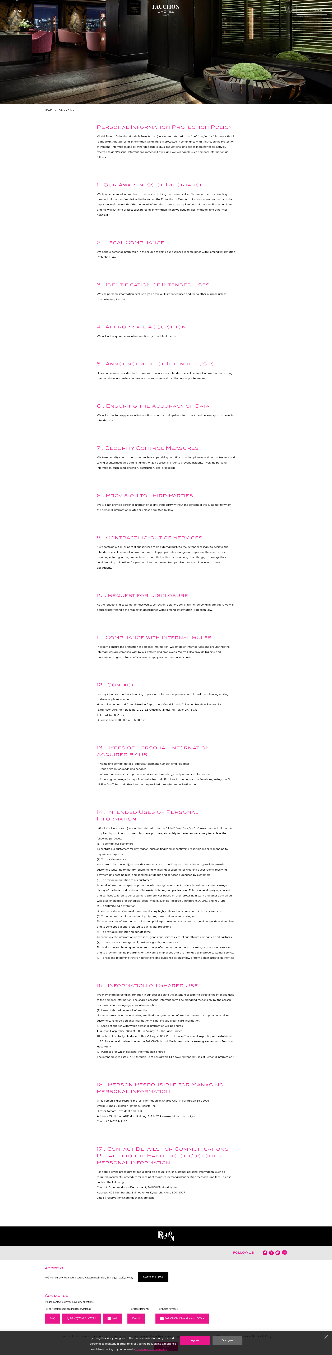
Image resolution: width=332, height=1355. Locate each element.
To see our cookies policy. (151, 1349)
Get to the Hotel (153, 1277)
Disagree (227, 1340)
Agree (195, 1340)
